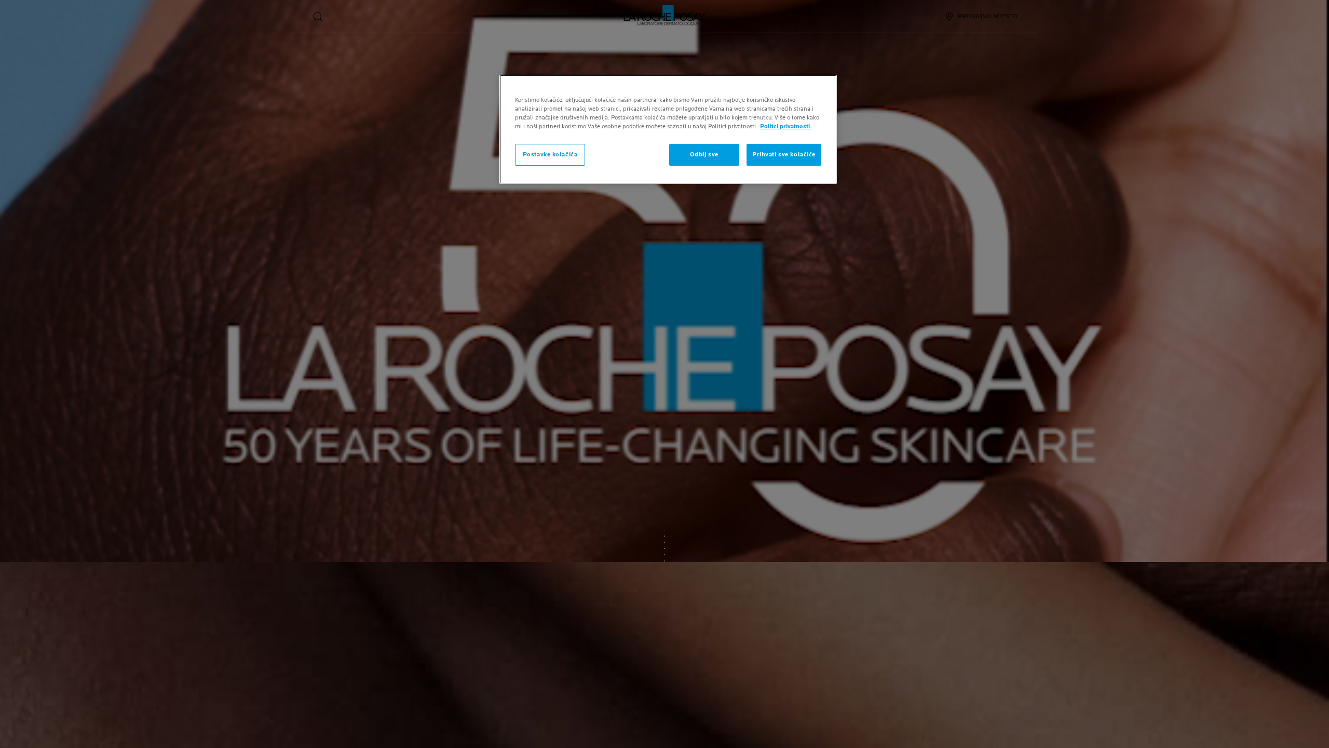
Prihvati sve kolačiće (784, 154)
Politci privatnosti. (785, 126)
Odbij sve (704, 154)
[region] (668, 129)
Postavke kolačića (550, 154)
